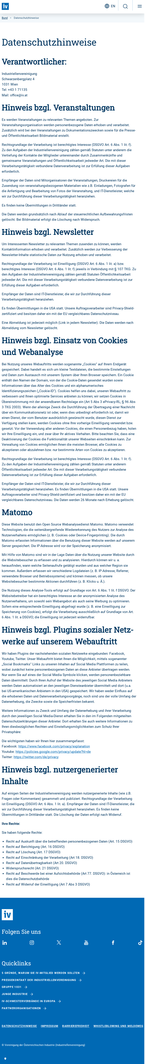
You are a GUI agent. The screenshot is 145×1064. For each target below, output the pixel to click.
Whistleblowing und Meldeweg (118, 1026)
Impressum (49, 1026)
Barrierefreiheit (75, 1026)
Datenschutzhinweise (19, 1026)
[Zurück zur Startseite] (5, 6)
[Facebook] (113, 942)
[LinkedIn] (4, 942)
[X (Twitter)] (59, 942)
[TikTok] (140, 942)
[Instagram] (32, 942)
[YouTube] (86, 942)
